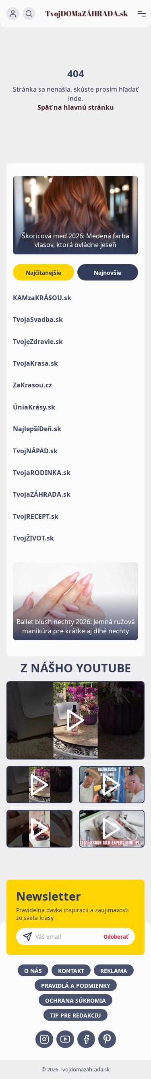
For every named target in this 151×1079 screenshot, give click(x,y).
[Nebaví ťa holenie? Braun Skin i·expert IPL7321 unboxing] (39, 829)
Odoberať (115, 936)
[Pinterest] (107, 1039)
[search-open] (29, 13)
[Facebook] (86, 1039)
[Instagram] (44, 1039)
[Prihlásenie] (12, 13)
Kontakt (71, 971)
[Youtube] (65, 1039)
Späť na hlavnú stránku (75, 107)
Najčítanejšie (43, 272)
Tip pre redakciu (75, 1015)
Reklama (113, 971)
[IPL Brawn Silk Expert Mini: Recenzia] (112, 829)
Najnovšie (107, 272)
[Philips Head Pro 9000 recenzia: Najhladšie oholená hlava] (112, 785)
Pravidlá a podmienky (75, 985)
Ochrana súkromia (75, 1000)
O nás (33, 971)
